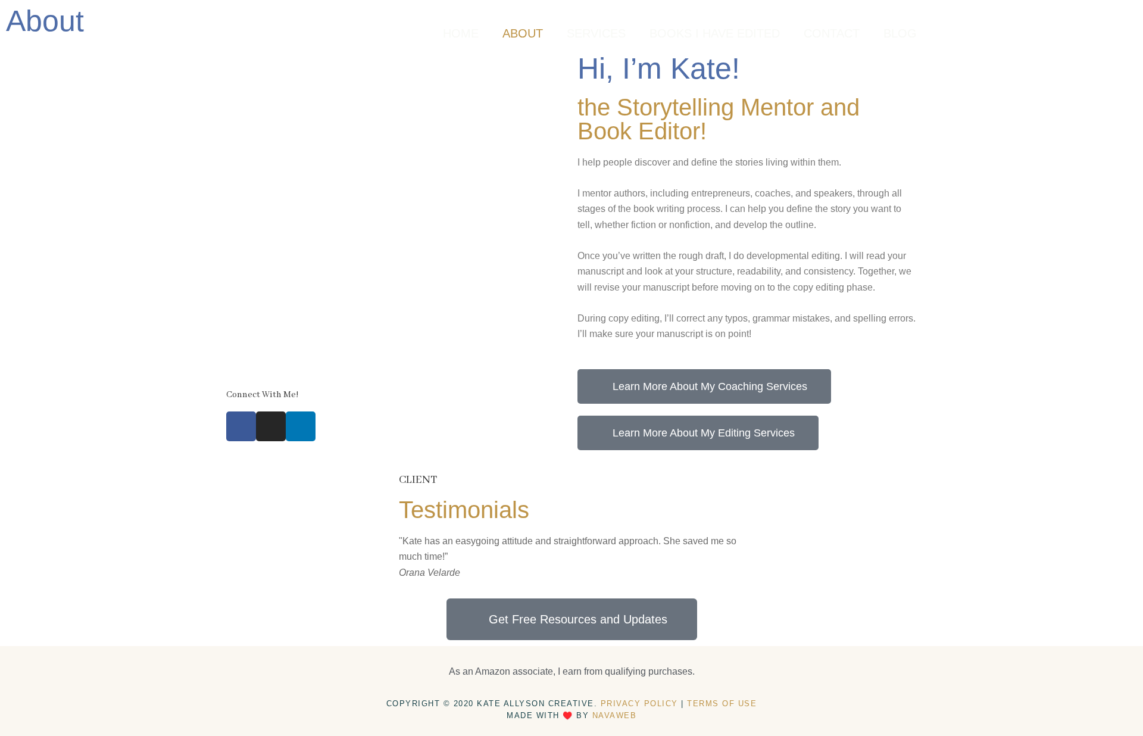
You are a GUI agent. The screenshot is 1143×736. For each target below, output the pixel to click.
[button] (410, 557)
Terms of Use (722, 703)
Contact (832, 33)
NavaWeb (614, 715)
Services (596, 33)
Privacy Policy (639, 703)
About (522, 33)
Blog (900, 33)
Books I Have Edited (714, 33)
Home (461, 33)
